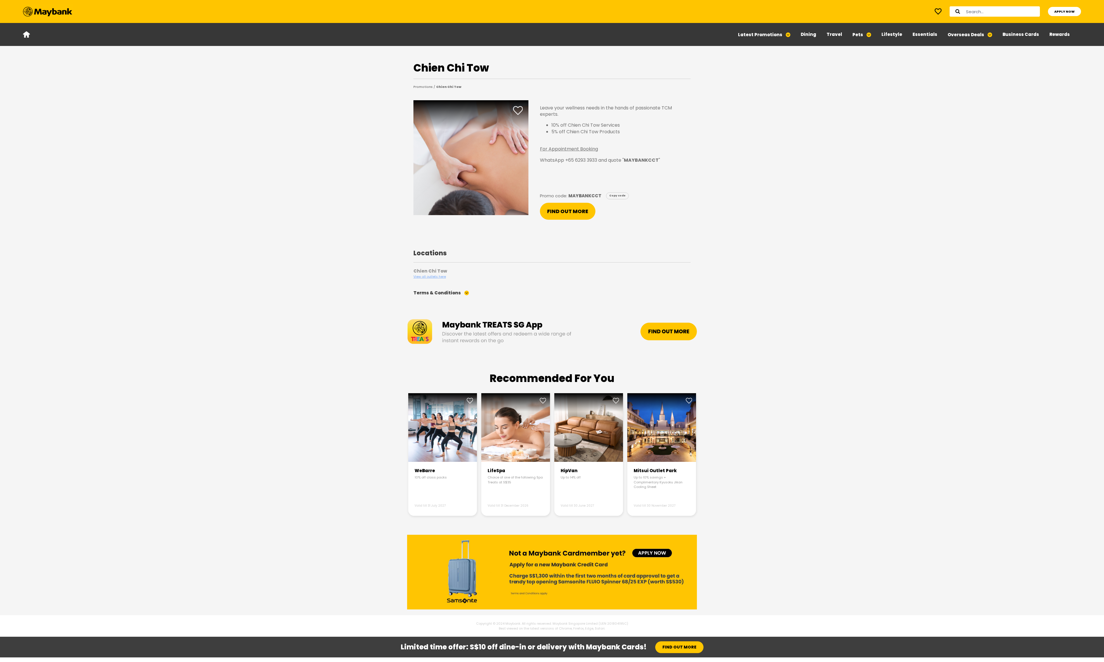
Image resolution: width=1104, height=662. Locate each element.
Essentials (925, 34)
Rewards (1059, 34)
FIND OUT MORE (567, 211)
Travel (834, 34)
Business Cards (1021, 34)
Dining (808, 34)
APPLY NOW (1064, 11)
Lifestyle (891, 34)
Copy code (617, 194)
